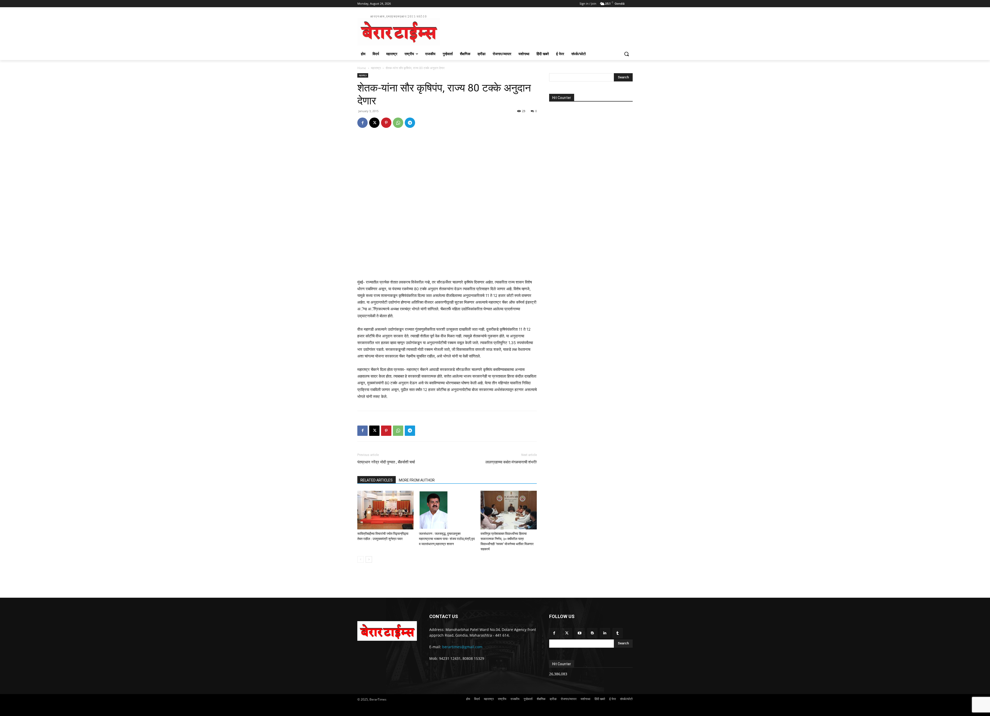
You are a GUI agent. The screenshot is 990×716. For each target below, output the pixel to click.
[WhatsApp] (398, 123)
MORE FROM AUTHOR (417, 480)
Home (361, 68)
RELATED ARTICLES (376, 480)
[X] (374, 123)
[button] (626, 54)
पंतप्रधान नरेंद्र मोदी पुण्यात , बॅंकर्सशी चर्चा (386, 462)
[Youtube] (579, 633)
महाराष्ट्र (376, 68)
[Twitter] (567, 633)
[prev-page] (360, 559)
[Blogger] (592, 633)
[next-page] (369, 559)
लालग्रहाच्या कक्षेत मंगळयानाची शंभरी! (511, 462)
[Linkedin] (605, 633)
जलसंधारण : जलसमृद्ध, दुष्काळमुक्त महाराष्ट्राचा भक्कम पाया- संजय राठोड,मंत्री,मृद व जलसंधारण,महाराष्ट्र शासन (447, 539)
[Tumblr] (618, 633)
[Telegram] (410, 123)
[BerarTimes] (387, 631)
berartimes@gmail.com (462, 646)
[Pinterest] (386, 123)
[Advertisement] (534, 29)
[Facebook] (362, 123)
